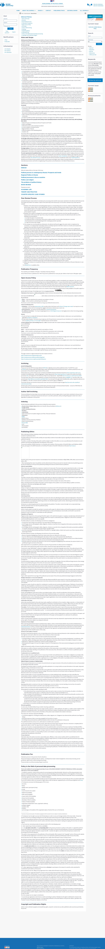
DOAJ (23, 416)
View (6, 40)
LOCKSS (24, 369)
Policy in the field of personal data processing (32, 33)
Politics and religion (27, 180)
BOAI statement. (71, 286)
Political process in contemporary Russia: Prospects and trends (41, 172)
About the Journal (28, 10)
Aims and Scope (25, 18)
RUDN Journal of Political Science (52, 5)
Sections (24, 20)
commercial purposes (51, 309)
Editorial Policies (34, 13)
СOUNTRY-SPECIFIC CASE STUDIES (33, 194)
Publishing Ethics (59, 10)
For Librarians (8, 52)
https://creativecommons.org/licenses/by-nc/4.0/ (31, 355)
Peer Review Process (26, 21)
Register (14, 32)
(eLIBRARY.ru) (69, 377)
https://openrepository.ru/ (61, 374)
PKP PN (45, 368)
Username (5, 18)
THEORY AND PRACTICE (29, 192)
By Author (92, 49)
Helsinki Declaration (25, 626)
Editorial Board (72, 10)
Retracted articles (95, 80)
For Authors (8, 50)
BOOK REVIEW (26, 184)
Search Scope (90, 39)
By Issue (91, 48)
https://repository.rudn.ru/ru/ (74, 372)
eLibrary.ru (58, 406)
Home (18, 10)
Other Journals (93, 54)
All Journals (84, 10)
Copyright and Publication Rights (29, 35)
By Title (91, 51)
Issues (40, 10)
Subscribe (7, 41)
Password (5, 22)
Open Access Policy (26, 24)
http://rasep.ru (72, 445)
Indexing (24, 29)
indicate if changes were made (66, 306)
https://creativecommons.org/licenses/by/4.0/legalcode (32, 357)
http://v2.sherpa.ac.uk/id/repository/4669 (71, 375)
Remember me (7, 26)
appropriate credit (39, 306)
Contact (48, 10)
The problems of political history (31, 182)
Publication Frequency (27, 23)
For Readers (8, 49)
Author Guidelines (63, 156)
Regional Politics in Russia (29, 175)
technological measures (55, 311)
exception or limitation (32, 317)
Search (89, 36)
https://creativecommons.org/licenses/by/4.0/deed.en (33, 359)
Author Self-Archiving (27, 27)
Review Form (28, 265)
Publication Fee (25, 32)
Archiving (24, 26)
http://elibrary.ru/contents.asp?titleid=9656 (38, 379)
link (27, 375)
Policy (81, 780)
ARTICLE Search (40, 947)
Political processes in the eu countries (33, 177)
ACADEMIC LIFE (26, 189)
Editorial (23, 167)
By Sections (92, 53)
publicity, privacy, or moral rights (33, 320)
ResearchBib (25, 422)
